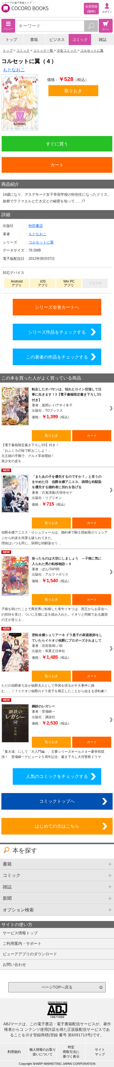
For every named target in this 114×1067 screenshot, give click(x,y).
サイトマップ (100, 1052)
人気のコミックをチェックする (57, 776)
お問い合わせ (14, 964)
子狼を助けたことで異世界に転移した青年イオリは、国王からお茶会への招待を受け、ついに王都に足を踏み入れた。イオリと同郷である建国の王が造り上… (54, 614)
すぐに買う (57, 143)
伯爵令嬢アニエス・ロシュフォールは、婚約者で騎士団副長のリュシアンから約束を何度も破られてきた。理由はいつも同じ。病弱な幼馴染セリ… (54, 537)
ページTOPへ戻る (56, 987)
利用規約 (14, 1052)
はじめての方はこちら (57, 825)
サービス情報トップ (20, 933)
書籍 (34, 39)
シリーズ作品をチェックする (57, 331)
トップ (11, 39)
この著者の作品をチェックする (57, 356)
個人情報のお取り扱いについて (42, 1052)
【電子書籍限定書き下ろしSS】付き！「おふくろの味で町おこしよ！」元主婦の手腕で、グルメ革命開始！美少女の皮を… (30, 453)
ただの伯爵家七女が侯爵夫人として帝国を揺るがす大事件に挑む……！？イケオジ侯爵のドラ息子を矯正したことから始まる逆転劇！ (54, 688)
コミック (80, 39)
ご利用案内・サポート (22, 943)
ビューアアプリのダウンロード (30, 954)
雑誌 (103, 39)
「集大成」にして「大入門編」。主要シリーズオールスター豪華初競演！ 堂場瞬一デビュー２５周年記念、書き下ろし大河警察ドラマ (52, 754)
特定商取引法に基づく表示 (71, 1051)
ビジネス (57, 39)
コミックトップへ (57, 801)
